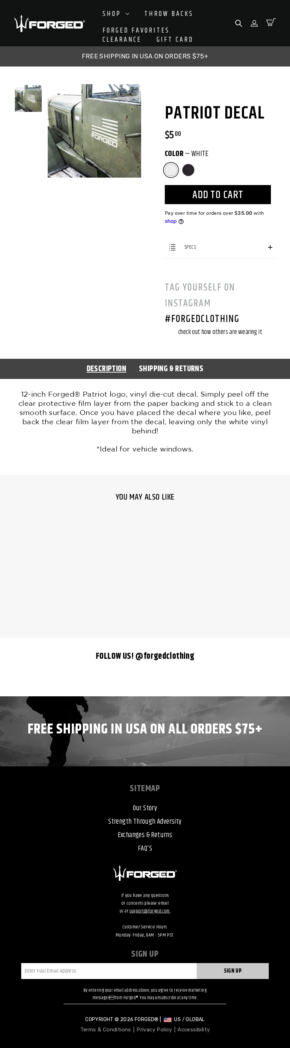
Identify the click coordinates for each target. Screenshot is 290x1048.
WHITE (171, 170)
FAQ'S (145, 848)
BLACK (188, 170)
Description (106, 369)
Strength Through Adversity (144, 821)
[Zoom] (94, 93)
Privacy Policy (154, 1029)
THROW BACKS (168, 14)
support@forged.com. (149, 911)
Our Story (145, 808)
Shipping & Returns (171, 369)
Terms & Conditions (105, 1029)
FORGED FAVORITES (136, 30)
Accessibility (194, 1029)
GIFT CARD (175, 40)
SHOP (113, 13)
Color (186, 154)
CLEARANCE (122, 40)
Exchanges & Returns (145, 835)
